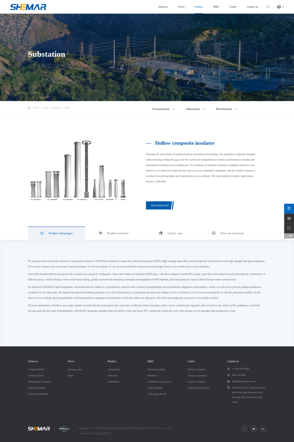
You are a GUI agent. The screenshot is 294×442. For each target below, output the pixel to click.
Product (199, 6)
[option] (77, 169)
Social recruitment (196, 381)
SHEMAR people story (198, 388)
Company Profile (36, 369)
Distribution (113, 381)
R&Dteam (152, 375)
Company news (75, 369)
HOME (36, 108)
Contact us (252, 6)
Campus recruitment (197, 375)
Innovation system (156, 369)
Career (232, 6)
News (181, 6)
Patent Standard (155, 388)
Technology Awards (157, 394)
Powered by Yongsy (90, 433)
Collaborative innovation (159, 381)
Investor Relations (36, 388)
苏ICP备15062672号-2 (144, 428)
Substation (57, 108)
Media (71, 375)
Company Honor (36, 375)
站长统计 (106, 433)
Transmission (114, 369)
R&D (216, 6)
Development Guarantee (39, 381)
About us (163, 6)
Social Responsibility (38, 394)
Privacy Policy (165, 428)
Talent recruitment (196, 369)
